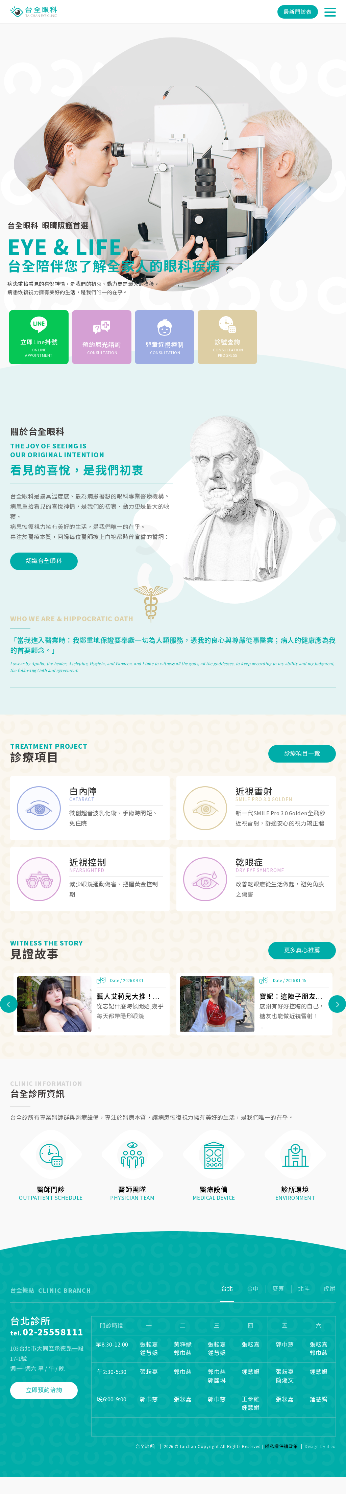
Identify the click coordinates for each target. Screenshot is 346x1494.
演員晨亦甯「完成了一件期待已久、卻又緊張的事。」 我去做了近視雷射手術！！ (294, 996)
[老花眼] (256, 808)
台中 (253, 1288)
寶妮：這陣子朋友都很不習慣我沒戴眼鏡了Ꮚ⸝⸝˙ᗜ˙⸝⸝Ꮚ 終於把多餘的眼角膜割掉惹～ (131, 996)
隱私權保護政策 (281, 1446)
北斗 (304, 1288)
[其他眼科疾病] (256, 879)
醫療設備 (214, 1189)
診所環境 (295, 1189)
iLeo (331, 1446)
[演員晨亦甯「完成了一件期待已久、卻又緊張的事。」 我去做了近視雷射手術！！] (217, 1004)
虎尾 (330, 1288)
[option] (173, 201)
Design (312, 1446)
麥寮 (278, 1288)
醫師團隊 (132, 1189)
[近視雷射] (90, 808)
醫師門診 (51, 1189)
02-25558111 (53, 1331)
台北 (227, 1288)
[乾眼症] (90, 879)
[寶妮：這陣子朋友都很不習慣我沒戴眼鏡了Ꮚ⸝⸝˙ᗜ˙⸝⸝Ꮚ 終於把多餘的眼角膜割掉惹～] (54, 1004)
